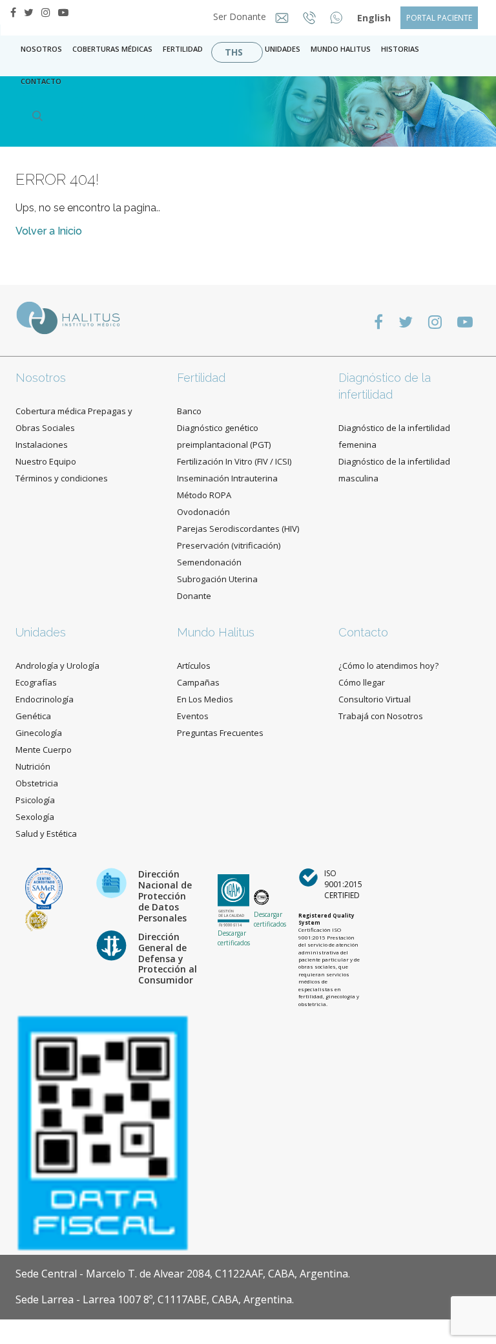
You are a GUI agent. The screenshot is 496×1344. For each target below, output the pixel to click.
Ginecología (39, 733)
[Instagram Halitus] (45, 12)
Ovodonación (203, 512)
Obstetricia (37, 783)
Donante (194, 596)
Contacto (363, 632)
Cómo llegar (361, 682)
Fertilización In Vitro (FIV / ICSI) (234, 461)
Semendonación (209, 562)
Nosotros (41, 49)
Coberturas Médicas (112, 49)
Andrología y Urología (57, 665)
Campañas (198, 682)
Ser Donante (241, 16)
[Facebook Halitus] (13, 12)
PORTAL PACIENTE (439, 17)
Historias (400, 49)
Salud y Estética (46, 833)
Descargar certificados (234, 938)
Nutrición (33, 766)
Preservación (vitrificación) (228, 545)
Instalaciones (42, 444)
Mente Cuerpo (44, 749)
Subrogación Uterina (217, 579)
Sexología (35, 817)
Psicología (35, 800)
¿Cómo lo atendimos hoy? (388, 665)
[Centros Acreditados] (44, 887)
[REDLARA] (36, 920)
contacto (41, 81)
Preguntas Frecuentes (220, 733)
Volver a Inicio (49, 231)
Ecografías (36, 682)
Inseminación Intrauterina (227, 478)
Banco (189, 411)
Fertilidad (183, 49)
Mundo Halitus (341, 49)
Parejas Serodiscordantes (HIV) (238, 528)
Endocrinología (45, 699)
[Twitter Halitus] (28, 12)
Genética (33, 716)
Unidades (282, 49)
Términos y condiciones (62, 478)
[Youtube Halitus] (63, 12)
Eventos (193, 716)
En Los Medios (205, 699)
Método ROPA (204, 495)
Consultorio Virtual (374, 699)
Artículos (194, 665)
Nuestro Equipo (46, 461)
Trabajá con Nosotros (380, 716)
